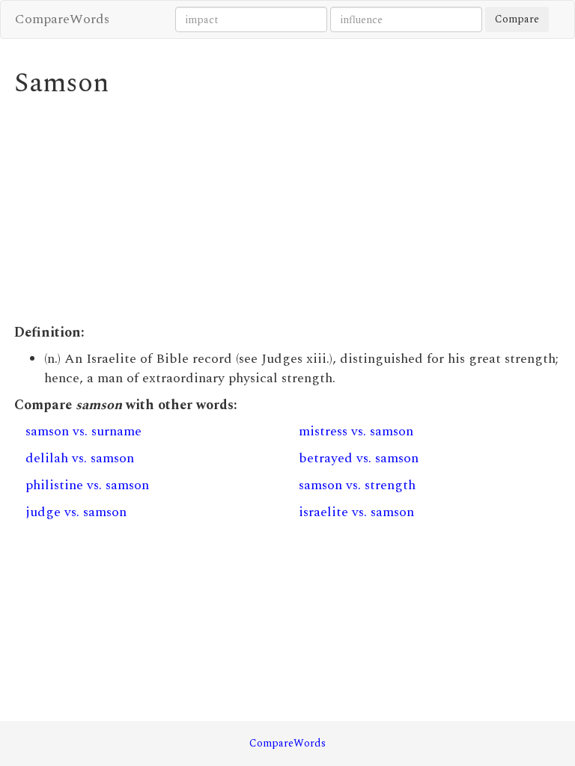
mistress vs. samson (356, 431)
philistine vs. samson (87, 485)
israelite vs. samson (356, 512)
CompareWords (62, 19)
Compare (517, 19)
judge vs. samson (76, 512)
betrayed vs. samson (359, 458)
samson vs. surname (83, 431)
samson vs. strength (357, 485)
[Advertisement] (287, 211)
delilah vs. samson (79, 458)
